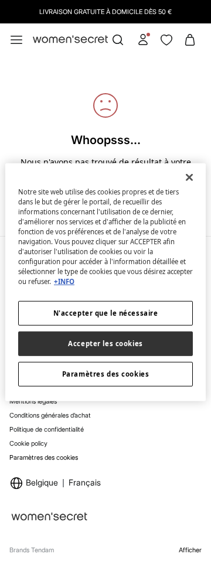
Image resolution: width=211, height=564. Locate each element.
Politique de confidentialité (46, 429)
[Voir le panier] (190, 40)
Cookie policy (28, 443)
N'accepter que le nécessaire (105, 313)
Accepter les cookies (105, 343)
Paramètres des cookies (43, 458)
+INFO (64, 281)
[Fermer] (189, 177)
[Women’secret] (70, 40)
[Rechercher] (118, 40)
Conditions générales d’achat (50, 415)
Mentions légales (33, 401)
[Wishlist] (166, 39)
